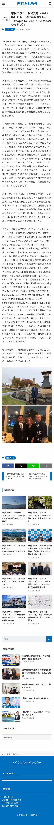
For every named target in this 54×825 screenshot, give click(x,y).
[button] (8, 466)
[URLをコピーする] (46, 466)
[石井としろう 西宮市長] (27, 3)
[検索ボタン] (50, 3)
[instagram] (24, 762)
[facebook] (15, 762)
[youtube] (39, 762)
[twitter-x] (20, 762)
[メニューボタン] (3, 3)
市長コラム (10, 29)
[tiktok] (29, 762)
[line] (34, 762)
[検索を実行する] (49, 639)
